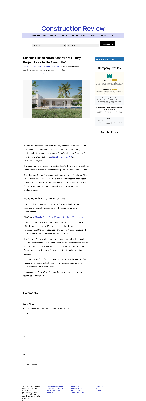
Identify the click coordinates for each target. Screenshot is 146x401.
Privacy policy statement (56, 386)
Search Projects (107, 44)
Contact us (75, 386)
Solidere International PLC (61, 157)
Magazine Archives (53, 390)
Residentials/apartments (49, 66)
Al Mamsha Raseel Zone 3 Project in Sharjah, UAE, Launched (58, 217)
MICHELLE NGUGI (41, 73)
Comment (26, 313)
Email (25, 345)
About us (50, 392)
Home (25, 66)
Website (25, 354)
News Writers (76, 390)
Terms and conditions (55, 388)
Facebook (99, 386)
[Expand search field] (112, 35)
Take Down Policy (77, 392)
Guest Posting (76, 388)
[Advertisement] (73, 12)
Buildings (34, 66)
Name (25, 336)
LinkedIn (99, 390)
